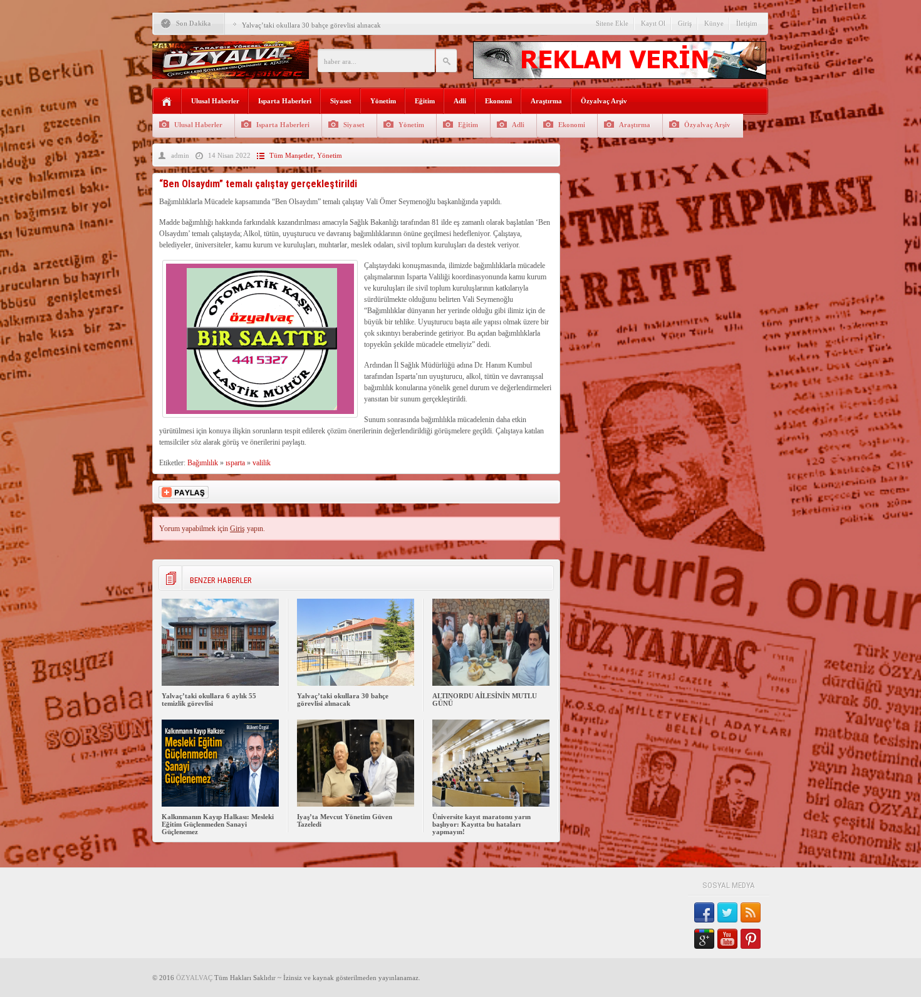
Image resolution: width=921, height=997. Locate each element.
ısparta (235, 462)
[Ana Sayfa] (167, 101)
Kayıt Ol (653, 23)
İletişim (746, 23)
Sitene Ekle (612, 23)
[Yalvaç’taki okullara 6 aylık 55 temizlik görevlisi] (220, 683)
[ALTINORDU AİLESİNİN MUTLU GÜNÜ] (490, 683)
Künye (714, 23)
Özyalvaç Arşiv (604, 101)
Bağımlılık (202, 462)
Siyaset (340, 101)
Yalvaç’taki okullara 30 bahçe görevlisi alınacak (311, 25)
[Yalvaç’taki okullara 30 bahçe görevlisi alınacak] (355, 683)
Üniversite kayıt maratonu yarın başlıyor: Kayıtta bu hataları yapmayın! (481, 824)
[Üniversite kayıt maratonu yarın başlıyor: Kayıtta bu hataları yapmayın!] (490, 804)
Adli (460, 101)
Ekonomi (498, 101)
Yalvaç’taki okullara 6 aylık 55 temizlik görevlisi (209, 699)
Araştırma (546, 101)
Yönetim (383, 101)
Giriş (685, 23)
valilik (261, 462)
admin (180, 155)
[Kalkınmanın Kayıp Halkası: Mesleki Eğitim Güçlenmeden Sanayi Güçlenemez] (220, 804)
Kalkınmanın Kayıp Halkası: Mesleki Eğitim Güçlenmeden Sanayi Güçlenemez (218, 824)
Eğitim (425, 101)
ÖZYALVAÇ (194, 977)
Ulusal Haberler (215, 101)
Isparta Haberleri (284, 101)
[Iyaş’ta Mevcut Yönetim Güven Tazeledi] (355, 804)
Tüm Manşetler (291, 155)
